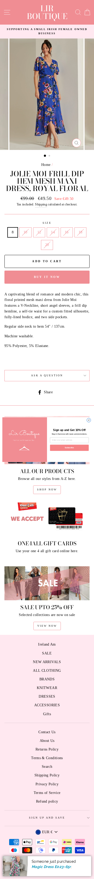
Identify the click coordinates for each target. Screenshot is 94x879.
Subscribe (69, 448)
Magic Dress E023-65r (51, 867)
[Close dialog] (89, 420)
